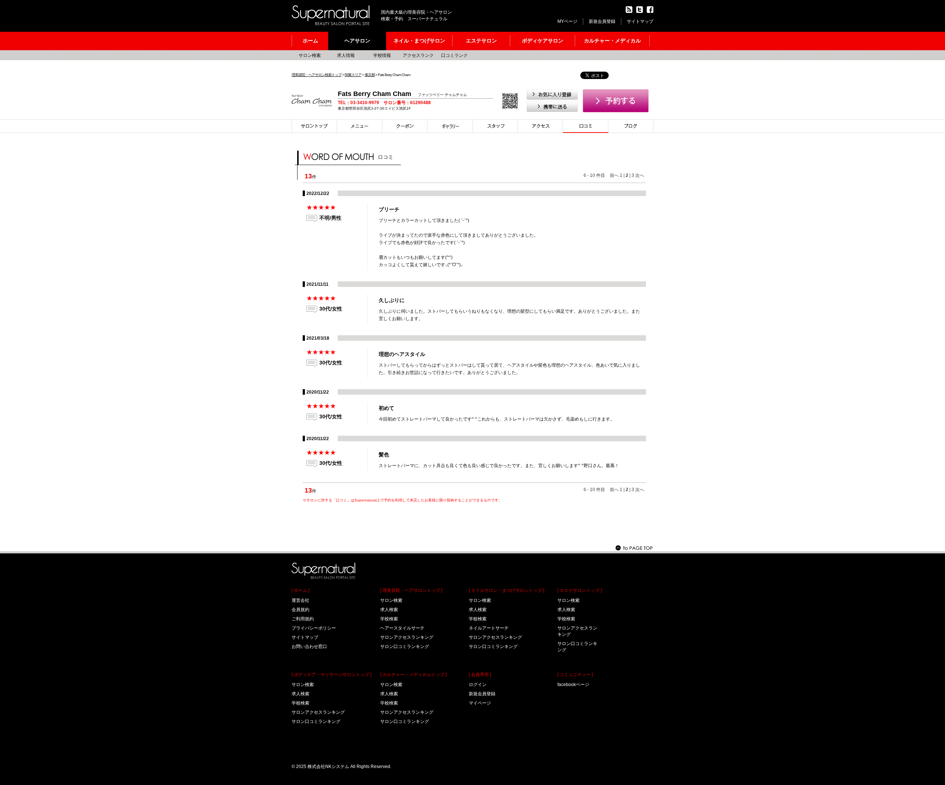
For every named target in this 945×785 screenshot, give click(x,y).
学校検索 (300, 703)
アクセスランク (418, 55)
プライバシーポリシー (314, 628)
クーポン (404, 126)
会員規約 (300, 609)
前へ (614, 175)
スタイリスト (495, 126)
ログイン (478, 684)
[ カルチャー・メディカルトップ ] (413, 674)
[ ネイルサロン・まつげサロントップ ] (506, 590)
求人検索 (300, 693)
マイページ (480, 703)
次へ (639, 175)
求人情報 (346, 55)
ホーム (310, 41)
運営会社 (300, 600)
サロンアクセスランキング (318, 712)
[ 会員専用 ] (480, 674)
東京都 (370, 75)
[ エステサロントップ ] (579, 590)
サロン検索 (310, 55)
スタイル (450, 126)
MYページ (567, 21)
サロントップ (314, 126)
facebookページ (573, 684)
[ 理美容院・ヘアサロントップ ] (411, 590)
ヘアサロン (357, 41)
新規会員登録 (602, 21)
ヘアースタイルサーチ (402, 628)
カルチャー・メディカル (612, 41)
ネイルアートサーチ (489, 628)
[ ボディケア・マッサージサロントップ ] (331, 674)
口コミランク (454, 55)
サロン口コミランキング (316, 721)
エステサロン (481, 41)
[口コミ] (585, 126)
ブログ (630, 126)
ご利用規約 (303, 618)
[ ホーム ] (300, 590)
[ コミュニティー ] (575, 674)
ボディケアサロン (542, 41)
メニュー (359, 126)
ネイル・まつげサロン (419, 41)
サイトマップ (640, 21)
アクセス (540, 126)
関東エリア (353, 75)
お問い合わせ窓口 (309, 646)
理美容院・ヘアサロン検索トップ (316, 75)
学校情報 (382, 55)
